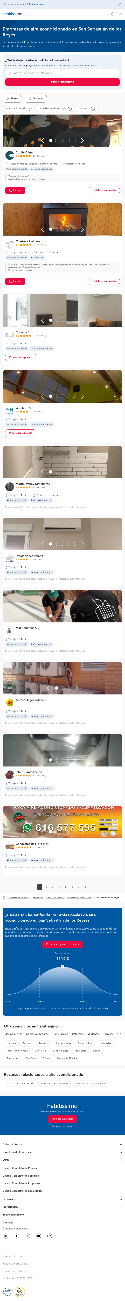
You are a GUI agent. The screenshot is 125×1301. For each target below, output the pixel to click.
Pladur (96, 1051)
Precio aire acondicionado (20, 1083)
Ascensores (13, 1058)
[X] (28, 1236)
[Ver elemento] (50, 140)
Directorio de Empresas (18, 898)
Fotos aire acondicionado (54, 1083)
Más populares (13, 1034)
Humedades (104, 1043)
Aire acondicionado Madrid (79, 898)
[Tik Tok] (50, 1236)
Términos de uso (12, 1256)
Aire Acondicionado (17, 1051)
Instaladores (38, 898)
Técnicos (108, 1034)
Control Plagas (60, 1051)
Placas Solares (63, 1043)
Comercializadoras (37, 1034)
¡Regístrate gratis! (36, 4)
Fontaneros (80, 1051)
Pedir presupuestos (62, 82)
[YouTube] (39, 1236)
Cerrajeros (40, 1051)
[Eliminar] (29, 108)
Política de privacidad (15, 1264)
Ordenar (38, 98)
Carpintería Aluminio (67, 1058)
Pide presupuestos (62, 1119)
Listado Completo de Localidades (22, 1191)
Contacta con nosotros (16, 1229)
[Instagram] (5, 1236)
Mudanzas (93, 1034)
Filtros (14, 98)
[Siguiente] (82, 140)
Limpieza (11, 1043)
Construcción (60, 1034)
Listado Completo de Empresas (21, 1183)
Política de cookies (14, 1271)
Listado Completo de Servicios (21, 1176)
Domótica (30, 1058)
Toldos (46, 1058)
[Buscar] (112, 14)
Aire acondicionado (55, 898)
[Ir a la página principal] (12, 14)
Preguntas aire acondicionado (90, 1083)
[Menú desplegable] (121, 14)
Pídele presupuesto (104, 190)
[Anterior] (42, 140)
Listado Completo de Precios (20, 1168)
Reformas (77, 1034)
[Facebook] (17, 1236)
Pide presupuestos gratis (62, 944)
